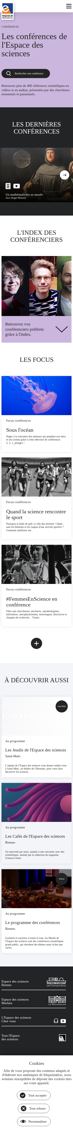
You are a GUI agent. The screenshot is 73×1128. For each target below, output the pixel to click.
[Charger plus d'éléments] (36, 643)
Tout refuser (37, 1108)
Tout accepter (37, 1095)
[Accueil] (7, 11)
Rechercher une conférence (29, 73)
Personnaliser (37, 1121)
